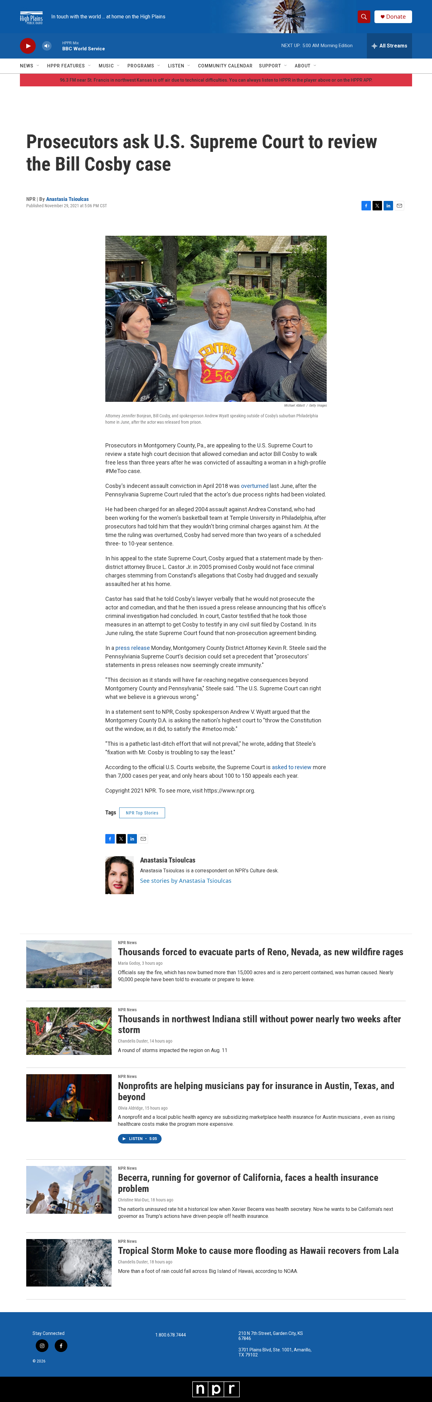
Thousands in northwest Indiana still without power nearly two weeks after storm (259, 1024)
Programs (140, 65)
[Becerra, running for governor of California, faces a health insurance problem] (69, 1189)
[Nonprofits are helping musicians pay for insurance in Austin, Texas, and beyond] (69, 1098)
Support (270, 65)
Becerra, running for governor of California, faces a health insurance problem (248, 1183)
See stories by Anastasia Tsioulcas (185, 880)
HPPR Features (66, 65)
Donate (396, 16)
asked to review (292, 767)
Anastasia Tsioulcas (67, 199)
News (27, 65)
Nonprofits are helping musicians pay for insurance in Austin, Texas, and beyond (256, 1091)
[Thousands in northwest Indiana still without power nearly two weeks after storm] (69, 1031)
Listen (176, 65)
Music (106, 65)
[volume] (46, 46)
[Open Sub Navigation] (38, 65)
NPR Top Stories (142, 812)
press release (132, 648)
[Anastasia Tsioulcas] (119, 875)
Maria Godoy (129, 963)
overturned (254, 486)
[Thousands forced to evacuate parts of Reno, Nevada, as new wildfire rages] (69, 964)
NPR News (127, 942)
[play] (28, 46)
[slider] (57, 45)
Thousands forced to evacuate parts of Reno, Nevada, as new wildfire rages (261, 951)
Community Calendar (225, 65)
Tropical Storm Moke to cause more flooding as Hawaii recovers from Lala (258, 1250)
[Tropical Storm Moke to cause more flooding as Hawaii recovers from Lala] (69, 1263)
